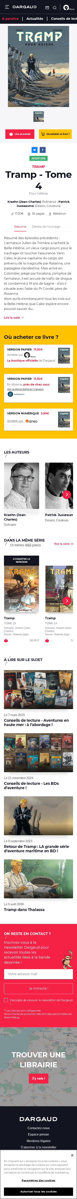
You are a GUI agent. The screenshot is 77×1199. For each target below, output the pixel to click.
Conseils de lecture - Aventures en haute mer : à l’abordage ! (36, 722)
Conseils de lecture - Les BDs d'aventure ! (31, 785)
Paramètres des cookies (38, 1180)
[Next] (66, 494)
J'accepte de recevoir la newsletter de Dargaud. (41, 1000)
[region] (38, 1174)
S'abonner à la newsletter (38, 1147)
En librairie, (28, 384)
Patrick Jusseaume (60, 515)
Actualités (34, 19)
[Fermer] (72, 1155)
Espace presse (38, 1134)
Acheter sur (15, 421)
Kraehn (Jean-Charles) (24, 202)
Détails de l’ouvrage (46, 226)
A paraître (10, 19)
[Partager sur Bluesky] (35, 150)
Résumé (20, 226)
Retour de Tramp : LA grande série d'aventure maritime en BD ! (36, 848)
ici (18, 1017)
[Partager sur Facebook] (43, 150)
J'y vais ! (38, 1078)
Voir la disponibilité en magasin (25, 389)
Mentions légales (39, 1141)
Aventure (38, 158)
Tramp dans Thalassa (24, 909)
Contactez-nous (38, 1128)
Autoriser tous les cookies (38, 1191)
